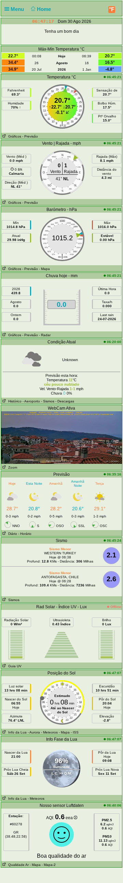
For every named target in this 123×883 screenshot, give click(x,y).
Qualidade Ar (17, 865)
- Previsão (30, 136)
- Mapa (44, 269)
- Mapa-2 (48, 865)
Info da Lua (16, 732)
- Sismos (47, 401)
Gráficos (13, 136)
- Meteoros (49, 732)
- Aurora (34, 732)
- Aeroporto (31, 401)
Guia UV (14, 666)
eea (70, 817)
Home (45, 9)
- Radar (45, 335)
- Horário (24, 534)
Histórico (14, 401)
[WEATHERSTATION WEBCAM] (61, 437)
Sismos (12, 600)
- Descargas (64, 401)
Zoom (11, 467)
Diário (11, 534)
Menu (18, 9)
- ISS (75, 732)
